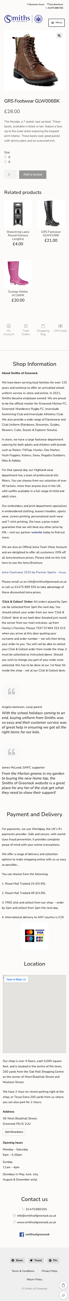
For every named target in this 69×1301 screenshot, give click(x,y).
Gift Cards (60, 331)
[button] (59, 36)
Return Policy (34, 1279)
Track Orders (26, 332)
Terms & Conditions (23, 1271)
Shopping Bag (43, 332)
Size (7, 152)
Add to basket (32, 174)
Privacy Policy (49, 1271)
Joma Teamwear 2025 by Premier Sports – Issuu (34, 572)
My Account (8, 332)
